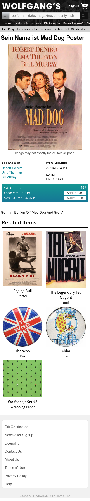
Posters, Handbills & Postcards (22, 23)
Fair (23, 193)
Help (8, 483)
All (5, 15)
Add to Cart (75, 193)
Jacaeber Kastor (26, 29)
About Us (12, 459)
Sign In (74, 6)
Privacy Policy (16, 475)
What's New (78, 29)
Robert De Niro (12, 168)
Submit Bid (62, 29)
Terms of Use (15, 467)
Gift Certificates (16, 426)
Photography (52, 23)
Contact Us (13, 451)
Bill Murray (9, 177)
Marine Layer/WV (74, 23)
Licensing (12, 443)
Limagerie (46, 29)
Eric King (8, 29)
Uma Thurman (12, 172)
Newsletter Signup (19, 434)
